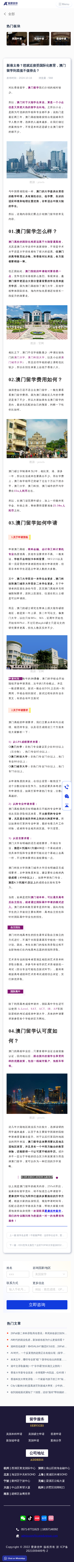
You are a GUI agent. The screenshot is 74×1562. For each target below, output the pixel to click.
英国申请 (33, 1440)
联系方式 (12, 1283)
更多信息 (38, 1283)
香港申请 (56, 1433)
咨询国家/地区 (42, 1267)
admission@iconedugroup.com (39, 1535)
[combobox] (50, 1274)
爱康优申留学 (53, 1210)
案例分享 (56, 1440)
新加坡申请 (13, 1440)
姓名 (9, 1267)
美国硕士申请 (36, 1433)
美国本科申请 (14, 1433)
